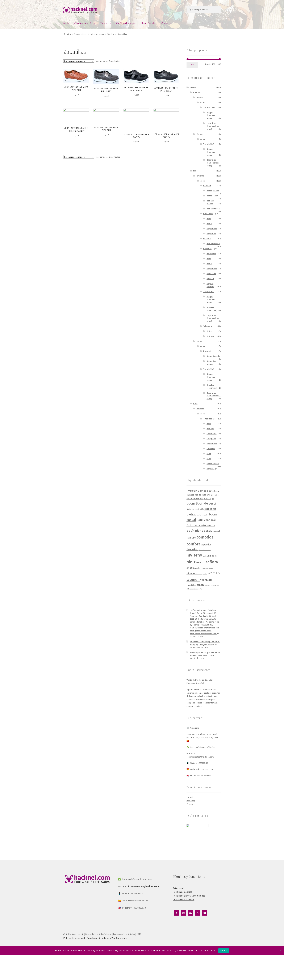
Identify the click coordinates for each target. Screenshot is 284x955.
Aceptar (223, 950)
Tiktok (190, 804)
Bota (209, 218)
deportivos (193, 549)
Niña (209, 453)
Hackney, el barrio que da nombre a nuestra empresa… (205, 654)
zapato (201, 584)
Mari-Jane (211, 273)
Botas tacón (212, 195)
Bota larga (209, 498)
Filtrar (192, 64)
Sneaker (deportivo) (212, 309)
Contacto (166, 23)
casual (209, 530)
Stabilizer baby (207, 568)
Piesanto (207, 248)
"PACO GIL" (192, 490)
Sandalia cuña (213, 356)
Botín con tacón (207, 520)
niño (215, 555)
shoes (190, 567)
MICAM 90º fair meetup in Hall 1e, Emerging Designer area (205, 643)
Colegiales (211, 438)
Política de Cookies (182, 891)
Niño (195, 403)
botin (191, 503)
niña (210, 555)
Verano (200, 134)
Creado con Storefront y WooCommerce (107, 938)
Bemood (207, 185)
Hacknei (207, 351)
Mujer (85, 34)
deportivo (206, 544)
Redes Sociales (148, 23)
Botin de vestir (206, 503)
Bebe (209, 423)
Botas (209, 331)
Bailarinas (211, 253)
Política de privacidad (74, 938)
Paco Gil (207, 238)
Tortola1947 (208, 144)
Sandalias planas (211, 362)
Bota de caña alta (201, 494)
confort (193, 544)
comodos (205, 537)
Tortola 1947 (209, 107)
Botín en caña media (201, 525)
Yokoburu (207, 326)
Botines (210, 336)
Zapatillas (211, 233)
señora (212, 561)
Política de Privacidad (183, 899)
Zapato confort (210, 285)
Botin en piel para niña (200, 515)
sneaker (197, 568)
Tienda (103, 23)
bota (211, 490)
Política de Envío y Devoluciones (189, 895)
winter (205, 574)
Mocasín (210, 278)
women (193, 579)
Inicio (66, 23)
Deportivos (212, 228)
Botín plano (195, 530)
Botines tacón (213, 208)
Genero (77, 34)
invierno (194, 555)
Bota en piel (197, 498)
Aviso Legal (178, 887)
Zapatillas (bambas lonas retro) (214, 126)
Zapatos (210, 468)
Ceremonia (212, 433)
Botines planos (210, 202)
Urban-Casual (213, 463)
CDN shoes (111, 34)
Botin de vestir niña (195, 509)
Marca (101, 34)
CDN (194, 537)
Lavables (211, 448)
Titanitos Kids (210, 418)
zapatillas (191, 585)
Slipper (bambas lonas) (211, 115)
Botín (209, 223)
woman (214, 573)
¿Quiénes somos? (82, 23)
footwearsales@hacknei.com (200, 756)
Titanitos (192, 573)
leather (205, 556)
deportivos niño (205, 550)
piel (190, 561)
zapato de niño (196, 589)
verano (199, 574)
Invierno (93, 34)
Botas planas (213, 190)
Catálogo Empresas (126, 23)
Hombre (196, 92)
